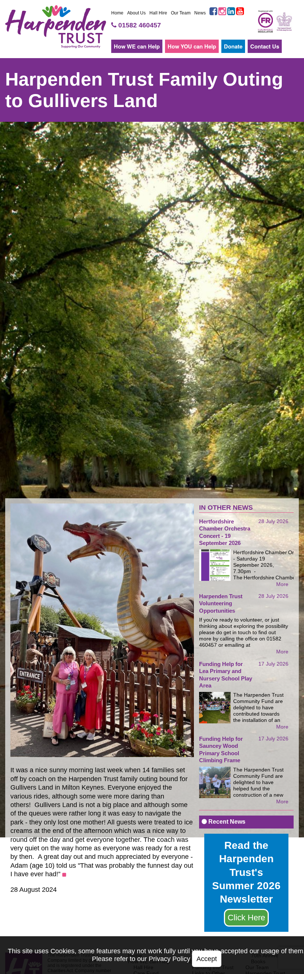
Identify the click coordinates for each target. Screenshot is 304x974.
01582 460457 (138, 25)
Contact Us (264, 46)
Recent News (226, 822)
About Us (136, 13)
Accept (206, 959)
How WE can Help (137, 46)
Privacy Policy (169, 959)
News (200, 13)
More (282, 584)
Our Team (181, 13)
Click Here (246, 917)
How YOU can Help (192, 46)
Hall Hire (158, 13)
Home (117, 13)
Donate (233, 46)
